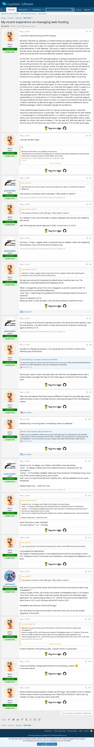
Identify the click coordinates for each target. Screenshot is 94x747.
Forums (11, 9)
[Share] (86, 31)
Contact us (48, 731)
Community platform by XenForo (47, 735)
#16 (89, 661)
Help (80, 731)
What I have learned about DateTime (36, 431)
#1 (90, 31)
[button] (29, 9)
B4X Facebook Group (28, 14)
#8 (90, 344)
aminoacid (10, 584)
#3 (90, 178)
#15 (89, 619)
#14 (89, 571)
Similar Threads (29, 26)
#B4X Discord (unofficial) (10, 14)
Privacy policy (72, 731)
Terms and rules (59, 731)
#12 (89, 495)
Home (86, 731)
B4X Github (42, 14)
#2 (90, 135)
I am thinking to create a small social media (39, 359)
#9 (90, 392)
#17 (89, 687)
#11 (89, 461)
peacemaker (10, 190)
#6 (90, 264)
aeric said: (24, 183)
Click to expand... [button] (56, 163)
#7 (90, 318)
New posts (22, 9)
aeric (6, 26)
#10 (89, 419)
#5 (90, 238)
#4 (90, 204)
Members (37, 9)
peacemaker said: (27, 209)
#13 (89, 537)
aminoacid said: (27, 624)
